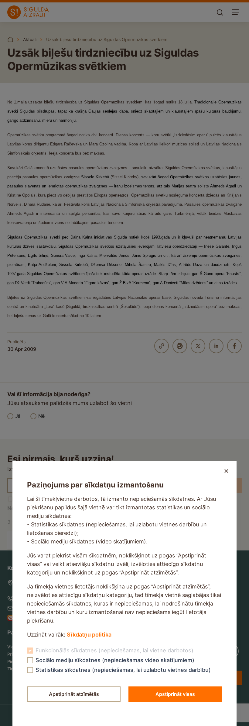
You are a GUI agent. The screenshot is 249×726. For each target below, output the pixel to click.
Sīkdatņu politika (89, 634)
